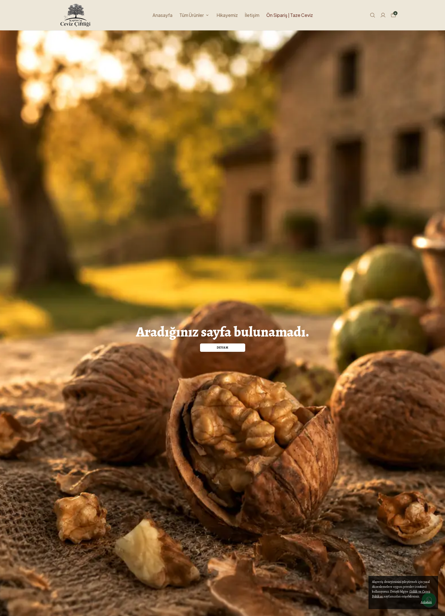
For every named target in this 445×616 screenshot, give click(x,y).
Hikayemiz (227, 15)
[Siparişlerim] (383, 15)
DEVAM (223, 347)
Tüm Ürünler (191, 15)
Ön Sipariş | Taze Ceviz (289, 15)
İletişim (252, 15)
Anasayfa (162, 15)
